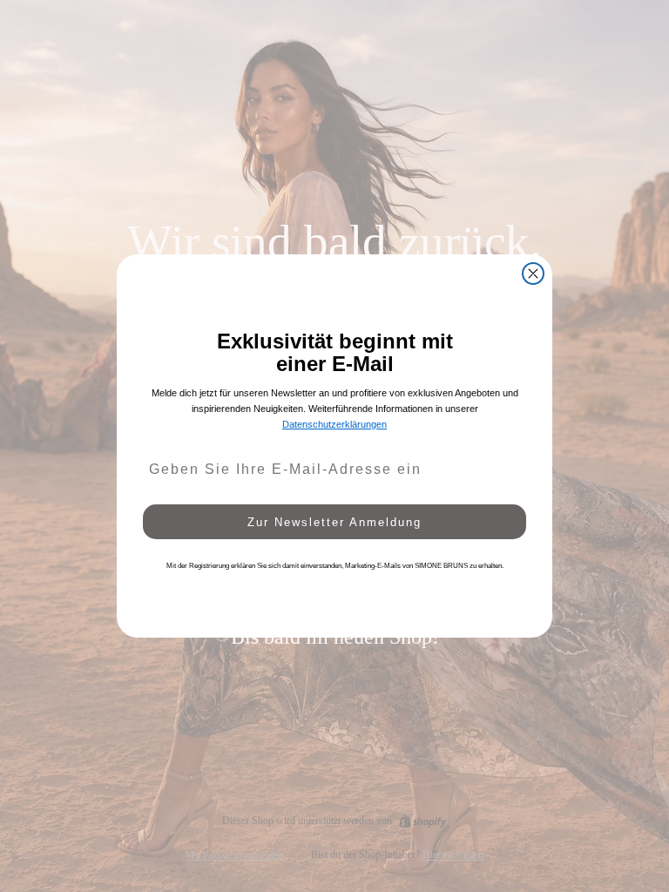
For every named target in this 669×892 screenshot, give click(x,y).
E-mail (160, 438)
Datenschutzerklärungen (334, 424)
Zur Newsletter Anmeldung (334, 522)
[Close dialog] (533, 273)
